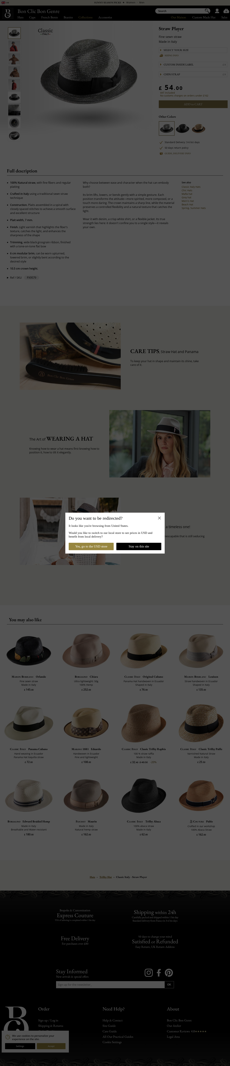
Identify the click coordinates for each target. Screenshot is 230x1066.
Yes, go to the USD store (91, 546)
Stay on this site (139, 546)
